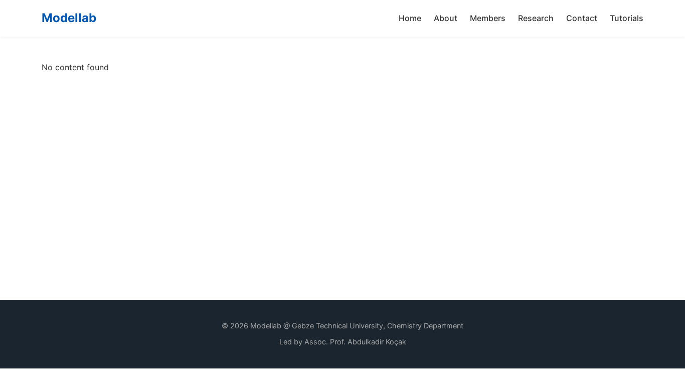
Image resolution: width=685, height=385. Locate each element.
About (445, 18)
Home (410, 18)
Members (487, 18)
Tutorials (626, 18)
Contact (581, 18)
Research (536, 18)
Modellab (69, 18)
